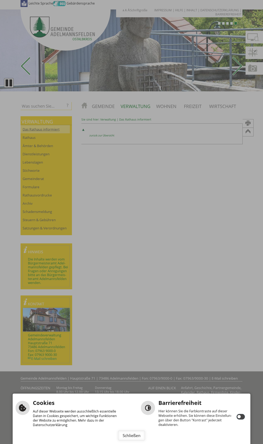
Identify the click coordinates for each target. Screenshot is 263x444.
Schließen (132, 435)
